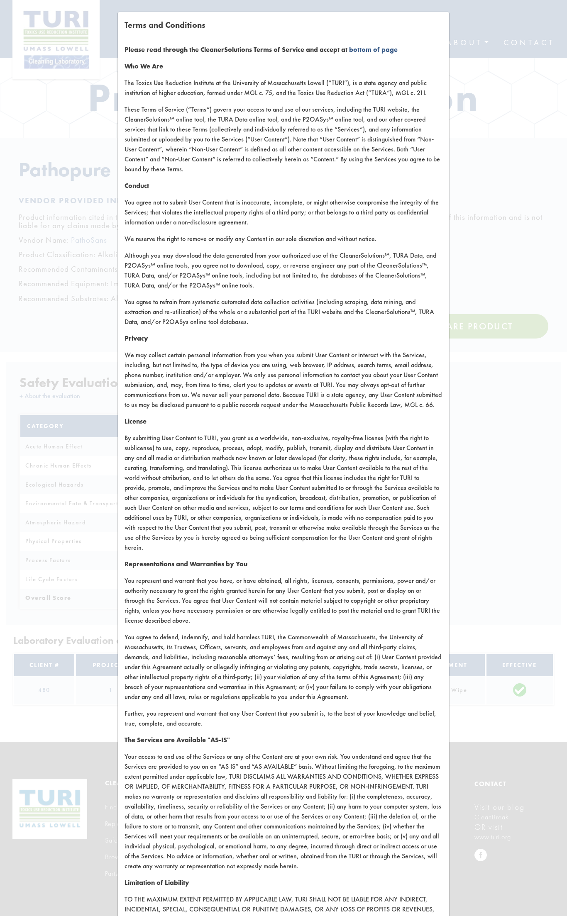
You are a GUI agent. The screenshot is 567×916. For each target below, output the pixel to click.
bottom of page (373, 49)
